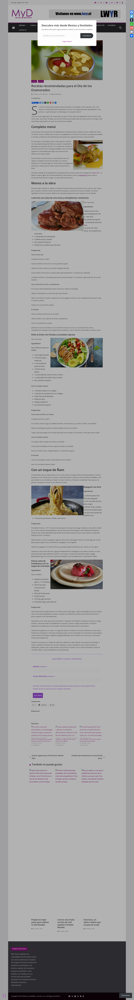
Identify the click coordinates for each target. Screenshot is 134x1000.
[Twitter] (132, 16)
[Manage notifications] (4, 995)
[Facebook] (132, 12)
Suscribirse (87, 36)
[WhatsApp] (132, 24)
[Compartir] (132, 36)
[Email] (132, 32)
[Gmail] (132, 28)
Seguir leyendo (67, 41)
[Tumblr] (132, 20)
